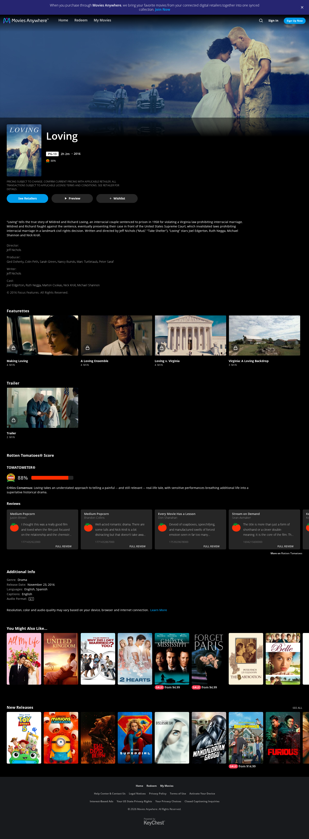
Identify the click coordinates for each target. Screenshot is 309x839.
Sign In (273, 20)
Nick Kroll (69, 285)
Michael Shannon (88, 285)
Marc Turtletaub (87, 262)
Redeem (80, 20)
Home (63, 20)
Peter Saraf (106, 262)
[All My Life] (24, 659)
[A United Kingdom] (61, 659)
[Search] (261, 20)
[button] (42, 335)
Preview (74, 198)
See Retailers (27, 198)
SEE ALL (297, 708)
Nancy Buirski (66, 262)
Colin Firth (31, 262)
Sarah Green (48, 262)
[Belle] (283, 659)
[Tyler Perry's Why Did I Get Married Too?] (98, 659)
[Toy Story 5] (24, 738)
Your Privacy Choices (168, 801)
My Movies (102, 20)
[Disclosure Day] (172, 738)
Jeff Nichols (14, 250)
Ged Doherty (15, 262)
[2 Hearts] (135, 659)
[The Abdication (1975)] (246, 659)
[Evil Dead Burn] (98, 738)
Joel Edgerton (15, 285)
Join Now (162, 9)
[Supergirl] (135, 738)
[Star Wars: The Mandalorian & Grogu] (209, 738)
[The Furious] (283, 738)
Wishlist (119, 198)
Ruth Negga (33, 285)
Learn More (158, 610)
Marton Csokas (52, 285)
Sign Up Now (295, 20)
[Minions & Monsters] (61, 738)
